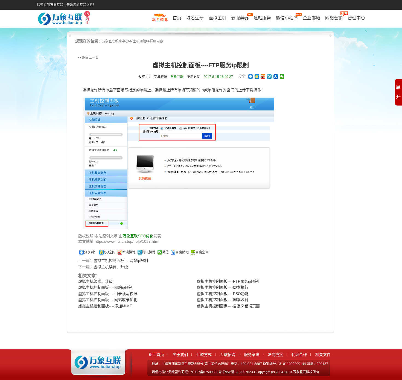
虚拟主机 (217, 18)
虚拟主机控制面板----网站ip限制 (121, 260)
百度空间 (202, 252)
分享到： (90, 252)
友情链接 (275, 354)
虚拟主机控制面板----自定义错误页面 (228, 306)
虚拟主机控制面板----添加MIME (105, 306)
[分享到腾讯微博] (269, 76)
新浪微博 (128, 252)
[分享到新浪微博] (263, 76)
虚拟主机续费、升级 (111, 267)
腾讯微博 (148, 252)
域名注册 (195, 18)
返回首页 (156, 354)
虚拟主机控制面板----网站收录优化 (107, 299)
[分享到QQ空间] (257, 76)
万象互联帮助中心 (115, 41)
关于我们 (180, 354)
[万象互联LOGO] (65, 19)
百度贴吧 (182, 252)
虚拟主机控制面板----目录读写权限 (107, 293)
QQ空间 (109, 252)
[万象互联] (96, 373)
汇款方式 (204, 354)
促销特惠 (160, 20)
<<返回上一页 (88, 58)
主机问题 (139, 41)
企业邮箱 (311, 18)
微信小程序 (287, 18)
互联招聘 (227, 354)
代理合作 (299, 354)
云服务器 (240, 18)
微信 (165, 252)
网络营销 (334, 18)
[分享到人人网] (275, 76)
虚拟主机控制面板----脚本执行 (222, 287)
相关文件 (323, 354)
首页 (177, 18)
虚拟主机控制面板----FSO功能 (223, 293)
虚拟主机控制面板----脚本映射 (222, 299)
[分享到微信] (282, 76)
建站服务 (262, 18)
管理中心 (356, 18)
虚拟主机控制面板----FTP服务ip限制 (228, 281)
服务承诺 (251, 354)
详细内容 (156, 41)
